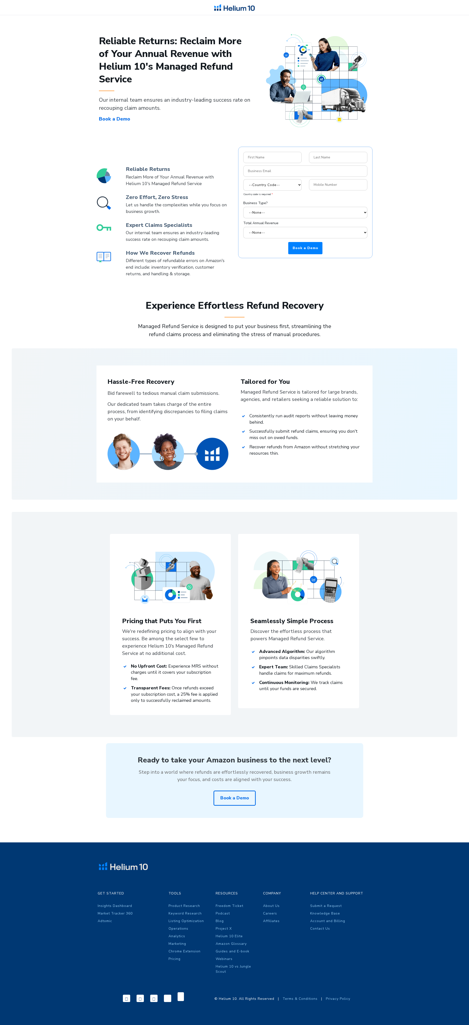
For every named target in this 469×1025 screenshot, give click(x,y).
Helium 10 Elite (229, 936)
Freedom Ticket (229, 906)
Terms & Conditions (301, 998)
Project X (224, 928)
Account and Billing (327, 921)
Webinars (224, 959)
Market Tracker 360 (115, 913)
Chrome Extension (185, 951)
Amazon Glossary (231, 943)
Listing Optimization (186, 921)
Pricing (175, 959)
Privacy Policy (338, 998)
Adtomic (105, 921)
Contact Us (320, 928)
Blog (220, 921)
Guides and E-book (232, 951)
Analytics (177, 936)
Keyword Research (185, 913)
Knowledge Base (325, 913)
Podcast (223, 913)
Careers (270, 913)
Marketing (177, 943)
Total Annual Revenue (260, 223)
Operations (178, 928)
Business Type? (255, 203)
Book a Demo (115, 119)
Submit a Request (326, 906)
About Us (271, 906)
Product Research (184, 906)
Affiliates (271, 921)
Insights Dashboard (115, 906)
